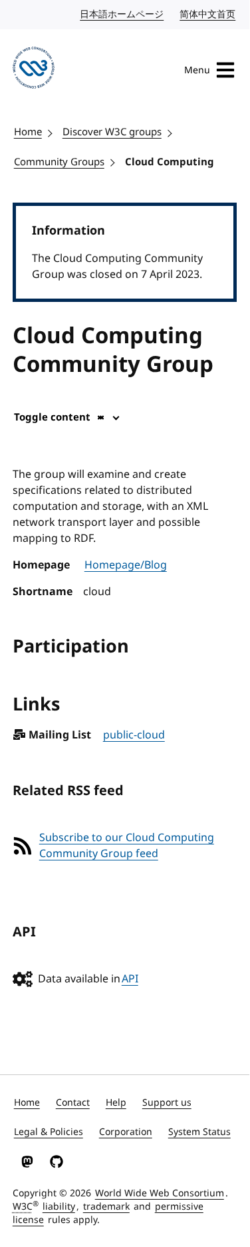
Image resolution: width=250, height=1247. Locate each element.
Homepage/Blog (125, 565)
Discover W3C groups (112, 132)
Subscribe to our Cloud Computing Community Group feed (126, 846)
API (130, 979)
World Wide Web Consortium (159, 1193)
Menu (197, 70)
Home (28, 132)
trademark (106, 1207)
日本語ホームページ (122, 14)
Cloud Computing (169, 162)
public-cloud (134, 735)
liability (59, 1207)
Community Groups (59, 162)
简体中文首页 (208, 14)
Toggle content (52, 417)
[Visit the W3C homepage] (34, 70)
